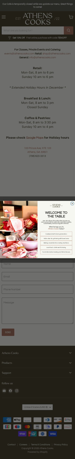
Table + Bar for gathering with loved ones (56, 238)
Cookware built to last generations (56, 234)
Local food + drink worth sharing (56, 247)
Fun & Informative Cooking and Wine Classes (56, 252)
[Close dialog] (72, 203)
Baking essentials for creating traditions (56, 243)
